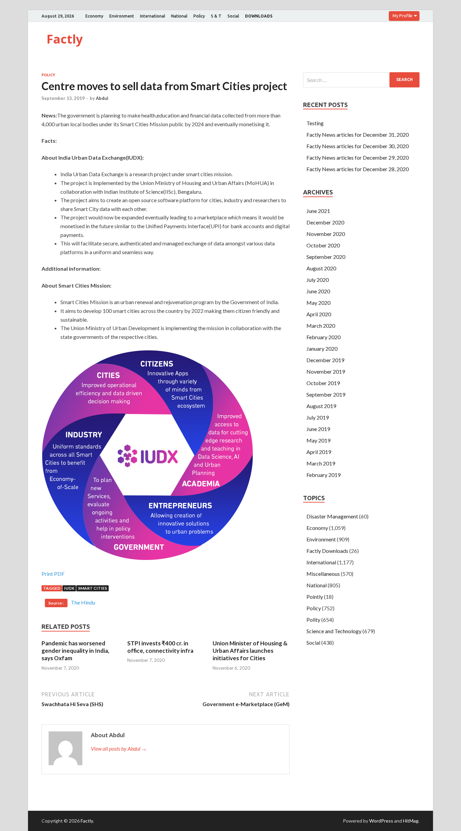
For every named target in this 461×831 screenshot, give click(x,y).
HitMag (410, 821)
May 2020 (318, 302)
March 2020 (320, 325)
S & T (216, 16)
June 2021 (318, 211)
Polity (313, 619)
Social (233, 16)
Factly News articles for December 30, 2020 (357, 146)
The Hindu (83, 602)
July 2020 (317, 279)
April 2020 (318, 314)
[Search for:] (361, 79)
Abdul (102, 98)
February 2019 (323, 475)
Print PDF (53, 573)
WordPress (381, 821)
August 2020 (321, 268)
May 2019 (318, 440)
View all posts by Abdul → (119, 748)
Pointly (314, 596)
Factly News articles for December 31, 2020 (357, 134)
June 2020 (318, 291)
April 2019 (318, 452)
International (152, 16)
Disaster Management (332, 516)
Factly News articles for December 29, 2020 (357, 157)
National (179, 16)
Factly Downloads (327, 550)
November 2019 (325, 371)
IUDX (69, 588)
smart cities (92, 588)
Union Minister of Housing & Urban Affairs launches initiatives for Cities (250, 651)
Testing (315, 123)
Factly (65, 39)
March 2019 (320, 463)
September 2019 (325, 394)
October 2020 (323, 245)
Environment (121, 16)
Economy (94, 16)
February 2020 (323, 337)
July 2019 (317, 417)
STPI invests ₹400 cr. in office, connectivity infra (160, 647)
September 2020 (325, 256)
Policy (199, 16)
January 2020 (321, 348)
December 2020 (325, 222)
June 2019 (318, 429)
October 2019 (323, 383)
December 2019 (325, 360)
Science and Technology (333, 631)
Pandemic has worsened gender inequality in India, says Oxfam (75, 651)
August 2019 (321, 406)
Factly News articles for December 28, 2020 (357, 169)
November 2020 (325, 234)
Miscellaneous (323, 573)
